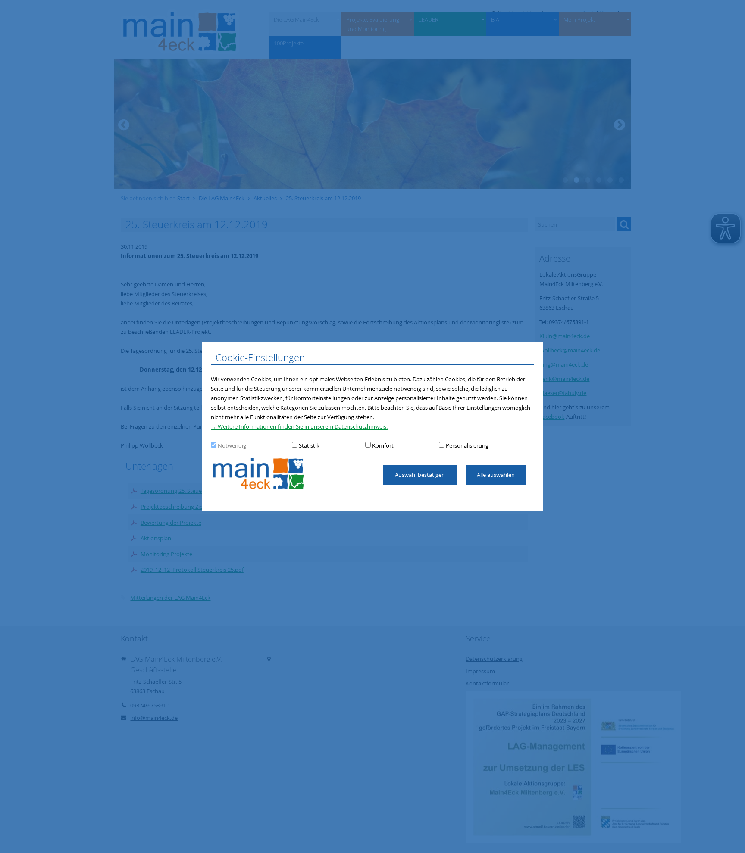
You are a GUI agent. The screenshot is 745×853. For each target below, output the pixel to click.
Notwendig (232, 445)
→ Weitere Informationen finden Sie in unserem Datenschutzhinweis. (299, 426)
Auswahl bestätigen (420, 475)
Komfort (383, 445)
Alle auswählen (496, 475)
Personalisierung (467, 445)
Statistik (309, 445)
